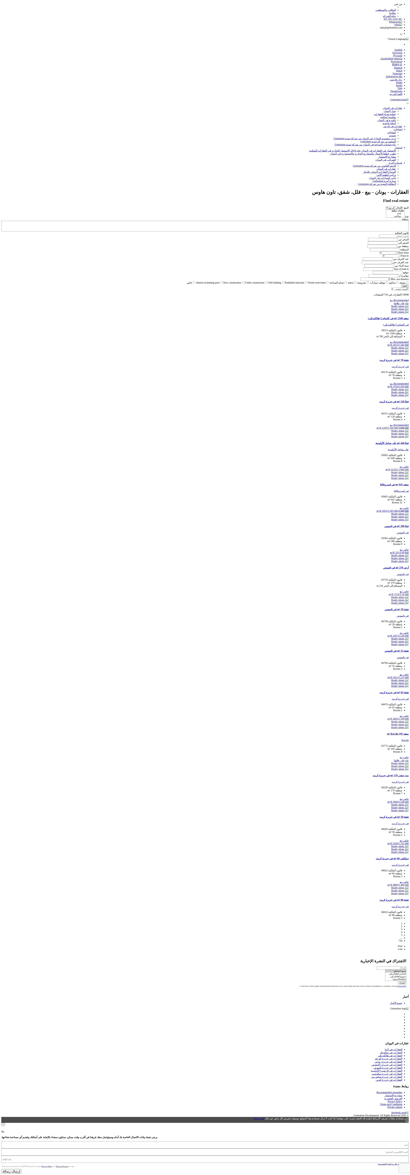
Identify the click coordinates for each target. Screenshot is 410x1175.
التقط (404, 286)
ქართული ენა (394, 76)
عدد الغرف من (401, 259)
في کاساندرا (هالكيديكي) (396, 324)
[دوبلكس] (395, 216)
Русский (397, 55)
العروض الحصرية (393, 1098)
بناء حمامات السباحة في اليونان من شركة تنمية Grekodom (365, 144)
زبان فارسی (396, 79)
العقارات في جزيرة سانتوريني (386, 1076)
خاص (189, 282)
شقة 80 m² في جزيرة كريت (394, 900)
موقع (406, 272)
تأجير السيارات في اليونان (382, 178)
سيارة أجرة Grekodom (384, 181)
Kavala (405, 740)
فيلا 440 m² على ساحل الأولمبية (392, 443)
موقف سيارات (377, 282)
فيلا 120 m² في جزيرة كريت (394, 401)
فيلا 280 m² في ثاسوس (396, 526)
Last (400, 949)
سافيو (392, 282)
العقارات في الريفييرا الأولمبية (386, 1070)
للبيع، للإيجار (402, 207)
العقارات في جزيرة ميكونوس (386, 1073)
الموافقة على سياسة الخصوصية (391, 1164)
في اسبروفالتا (401, 491)
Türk (399, 88)
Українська (396, 91)
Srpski (399, 85)
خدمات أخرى (395, 162)
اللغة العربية (396, 94)
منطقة (405, 219)
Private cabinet (394, 1107)
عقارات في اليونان (392, 108)
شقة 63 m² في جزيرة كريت (394, 692)
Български (396, 61)
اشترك (402, 983)
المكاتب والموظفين (385, 10)
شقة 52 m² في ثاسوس (397, 650)
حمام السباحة (337, 282)
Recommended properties (389, 1092)
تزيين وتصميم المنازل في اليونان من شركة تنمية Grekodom (365, 138)
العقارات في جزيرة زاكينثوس (386, 1064)
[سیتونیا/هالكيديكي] (395, 976)
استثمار (398, 147)
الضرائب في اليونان (385, 159)
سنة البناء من (402, 265)
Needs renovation (317, 282)
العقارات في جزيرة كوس (389, 1080)
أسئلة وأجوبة (389, 123)
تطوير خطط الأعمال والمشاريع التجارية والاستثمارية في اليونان (363, 153)
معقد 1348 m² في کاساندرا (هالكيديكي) (388, 318)
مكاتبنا (392, 13)
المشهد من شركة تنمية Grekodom (378, 141)
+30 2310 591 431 (393, 19)
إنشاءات (398, 129)
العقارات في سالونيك (391, 1052)
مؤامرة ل (404, 275)
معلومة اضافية (388, 117)
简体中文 (397, 64)
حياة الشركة (389, 16)
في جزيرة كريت (400, 366)
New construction (232, 282)
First (400, 946)
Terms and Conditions (391, 1104)
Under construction (254, 282)
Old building (274, 282)
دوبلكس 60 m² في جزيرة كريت (392, 858)
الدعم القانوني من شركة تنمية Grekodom (374, 165)
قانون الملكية (402, 233)
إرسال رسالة (11, 1171)
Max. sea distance (400, 279)
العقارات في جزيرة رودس (388, 1061)
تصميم (392, 135)
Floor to (405, 255)
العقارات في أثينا (393, 1049)
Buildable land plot (294, 282)
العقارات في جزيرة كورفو (388, 1058)
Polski (399, 82)
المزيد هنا (259, 1118)
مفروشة (361, 282)
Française (397, 73)
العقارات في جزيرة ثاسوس (387, 1067)
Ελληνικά (397, 52)
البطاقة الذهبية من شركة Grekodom (377, 184)
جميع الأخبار (396, 1003)
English (398, 49)
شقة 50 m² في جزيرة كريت (394, 816)
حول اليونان (390, 111)
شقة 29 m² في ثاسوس (397, 609)
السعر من (403, 239)
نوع (407, 216)
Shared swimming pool (207, 282)
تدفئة (350, 282)
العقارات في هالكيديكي (390, 1055)
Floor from (403, 252)
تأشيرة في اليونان (386, 120)
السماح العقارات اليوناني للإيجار (379, 172)
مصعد (402, 282)
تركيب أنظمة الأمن (386, 175)
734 (400, 940)
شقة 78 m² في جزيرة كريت (394, 360)
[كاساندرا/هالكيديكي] (395, 974)
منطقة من (403, 246)
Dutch (399, 70)
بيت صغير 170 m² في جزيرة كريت (391, 775)
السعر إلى (403, 242)
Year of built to (401, 269)
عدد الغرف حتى (400, 262)
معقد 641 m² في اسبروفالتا (394, 484)
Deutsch (398, 67)
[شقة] (395, 213)
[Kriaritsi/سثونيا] (395, 979)
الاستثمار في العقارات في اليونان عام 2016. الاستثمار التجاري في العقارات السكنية (352, 150)
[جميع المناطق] (395, 971)
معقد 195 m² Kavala (398, 733)
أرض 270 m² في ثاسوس (396, 567)
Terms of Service (62, 1166)
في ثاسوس (403, 532)
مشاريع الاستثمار (387, 156)
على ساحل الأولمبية (398, 449)
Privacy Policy (401, 986)
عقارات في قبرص (392, 126)
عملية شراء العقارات (385, 114)
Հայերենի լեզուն (391, 58)
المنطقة (404, 249)
